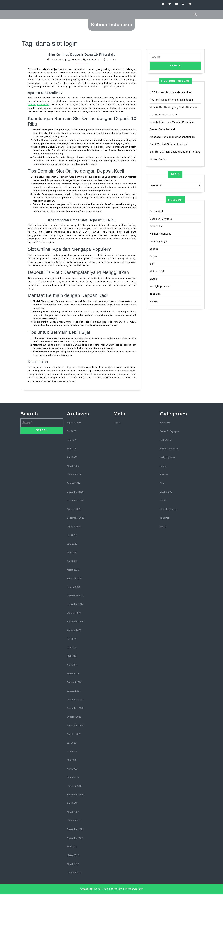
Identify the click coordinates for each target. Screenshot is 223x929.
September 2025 (75, 517)
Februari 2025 (74, 578)
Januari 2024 (73, 691)
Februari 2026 (74, 474)
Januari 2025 (73, 587)
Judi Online (156, 226)
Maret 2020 (73, 855)
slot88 (153, 278)
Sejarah (154, 256)
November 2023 (75, 708)
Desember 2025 (75, 492)
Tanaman (155, 293)
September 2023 (75, 725)
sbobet (154, 248)
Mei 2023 (72, 760)
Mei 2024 (72, 656)
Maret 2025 (73, 569)
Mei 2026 (72, 448)
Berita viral (156, 211)
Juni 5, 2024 (57, 59)
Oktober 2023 (74, 716)
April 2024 (72, 665)
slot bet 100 (157, 271)
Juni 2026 (72, 440)
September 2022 (75, 794)
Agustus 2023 (74, 734)
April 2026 (72, 457)
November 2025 (75, 500)
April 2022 (72, 803)
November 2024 (75, 604)
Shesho (76, 59)
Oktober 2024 (74, 613)
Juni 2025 (72, 543)
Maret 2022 (73, 812)
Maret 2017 (73, 864)
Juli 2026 (71, 431)
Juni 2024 (72, 647)
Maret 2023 (73, 777)
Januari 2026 (73, 483)
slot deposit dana (38, 104)
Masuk (116, 422)
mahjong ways (158, 241)
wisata (154, 301)
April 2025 (72, 561)
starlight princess (160, 286)
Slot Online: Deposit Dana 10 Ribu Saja (81, 54)
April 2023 (72, 768)
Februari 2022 (74, 820)
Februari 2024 (74, 682)
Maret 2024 (73, 673)
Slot (152, 263)
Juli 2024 (71, 639)
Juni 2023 (72, 751)
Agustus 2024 (74, 630)
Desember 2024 (75, 595)
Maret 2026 (73, 466)
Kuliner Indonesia (111, 24)
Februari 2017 (74, 872)
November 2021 (75, 838)
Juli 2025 (71, 535)
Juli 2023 (71, 742)
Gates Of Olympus (161, 218)
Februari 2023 (74, 786)
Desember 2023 (75, 699)
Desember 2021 (75, 829)
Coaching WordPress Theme (99, 888)
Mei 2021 (72, 846)
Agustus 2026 (74, 422)
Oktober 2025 (74, 509)
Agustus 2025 (74, 526)
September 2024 (75, 621)
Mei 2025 (72, 552)
